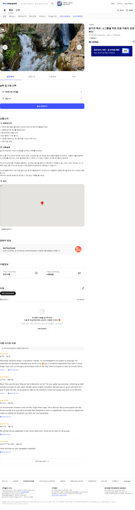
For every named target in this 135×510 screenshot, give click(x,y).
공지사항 (104, 481)
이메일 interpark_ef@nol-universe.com (116, 492)
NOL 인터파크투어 (8, 293)
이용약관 (15, 481)
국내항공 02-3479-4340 (74, 493)
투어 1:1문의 (55, 495)
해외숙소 (12, 16)
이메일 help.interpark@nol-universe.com (76, 492)
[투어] (11, 10)
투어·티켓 (32, 16)
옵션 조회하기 (42, 106)
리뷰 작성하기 (42, 329)
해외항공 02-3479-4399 (59, 493)
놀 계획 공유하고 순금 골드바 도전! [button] (34, 4)
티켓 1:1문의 (63, 495)
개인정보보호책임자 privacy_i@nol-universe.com (119, 493)
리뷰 (74, 77)
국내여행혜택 (78, 16)
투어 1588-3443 (56, 490)
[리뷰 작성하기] (83, 288)
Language (127, 481)
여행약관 (62, 481)
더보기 (2, 370)
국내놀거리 (52, 16)
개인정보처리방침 (28, 481)
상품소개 (31, 77)
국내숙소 (42, 16)
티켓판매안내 (92, 481)
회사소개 (5, 481)
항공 (4, 16)
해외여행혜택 (65, 16)
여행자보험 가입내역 (76, 481)
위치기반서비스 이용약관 (47, 481)
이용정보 (52, 77)
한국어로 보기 (14, 370)
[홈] (4, 10)
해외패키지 (22, 16)
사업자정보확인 (24, 492)
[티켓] (18, 10)
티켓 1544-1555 (67, 490)
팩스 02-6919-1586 (57, 492)
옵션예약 (10, 77)
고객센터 (114, 481)
